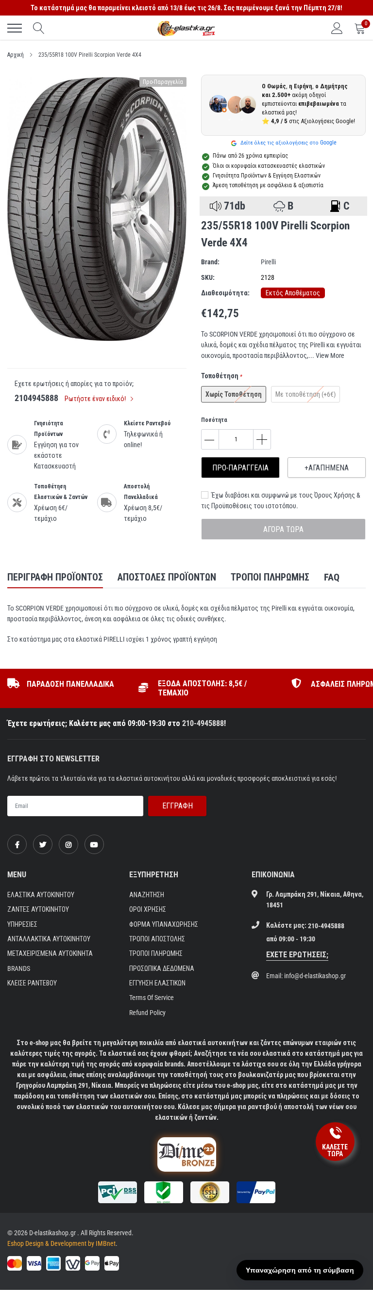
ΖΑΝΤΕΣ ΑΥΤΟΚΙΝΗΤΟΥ (38, 909)
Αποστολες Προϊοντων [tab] (167, 577)
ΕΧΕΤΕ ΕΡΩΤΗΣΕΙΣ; (297, 954)
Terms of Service (151, 997)
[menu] (14, 28)
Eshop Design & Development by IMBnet (61, 1243)
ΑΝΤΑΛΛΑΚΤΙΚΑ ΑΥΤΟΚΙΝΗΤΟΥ (48, 939)
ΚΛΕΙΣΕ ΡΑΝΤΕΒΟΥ (32, 983)
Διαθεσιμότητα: (225, 293)
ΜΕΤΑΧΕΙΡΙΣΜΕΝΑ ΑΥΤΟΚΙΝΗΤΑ (50, 953)
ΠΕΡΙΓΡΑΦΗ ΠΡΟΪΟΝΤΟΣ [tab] (55, 577)
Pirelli (268, 262)
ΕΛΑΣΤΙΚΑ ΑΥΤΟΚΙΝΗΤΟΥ (40, 895)
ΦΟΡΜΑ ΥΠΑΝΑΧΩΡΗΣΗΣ (163, 924)
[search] (39, 28)
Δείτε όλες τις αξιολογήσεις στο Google (288, 142)
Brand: (210, 262)
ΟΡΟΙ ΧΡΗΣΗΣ (147, 909)
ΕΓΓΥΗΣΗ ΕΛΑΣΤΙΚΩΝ (157, 983)
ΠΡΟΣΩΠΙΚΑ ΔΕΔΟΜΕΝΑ (161, 968)
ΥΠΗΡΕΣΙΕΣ (22, 924)
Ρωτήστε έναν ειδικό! (96, 399)
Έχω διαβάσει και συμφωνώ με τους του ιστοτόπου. (280, 500)
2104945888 (36, 398)
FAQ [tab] (331, 577)
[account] (337, 28)
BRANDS (18, 968)
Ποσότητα (214, 420)
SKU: (208, 277)
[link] (17, 844)
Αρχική (15, 54)
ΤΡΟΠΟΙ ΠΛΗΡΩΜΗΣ (156, 953)
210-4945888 (203, 723)
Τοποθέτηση (221, 376)
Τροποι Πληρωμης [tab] (270, 577)
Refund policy (147, 1012)
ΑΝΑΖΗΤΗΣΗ (146, 895)
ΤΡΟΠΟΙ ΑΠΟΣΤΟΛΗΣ (157, 939)
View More (330, 355)
